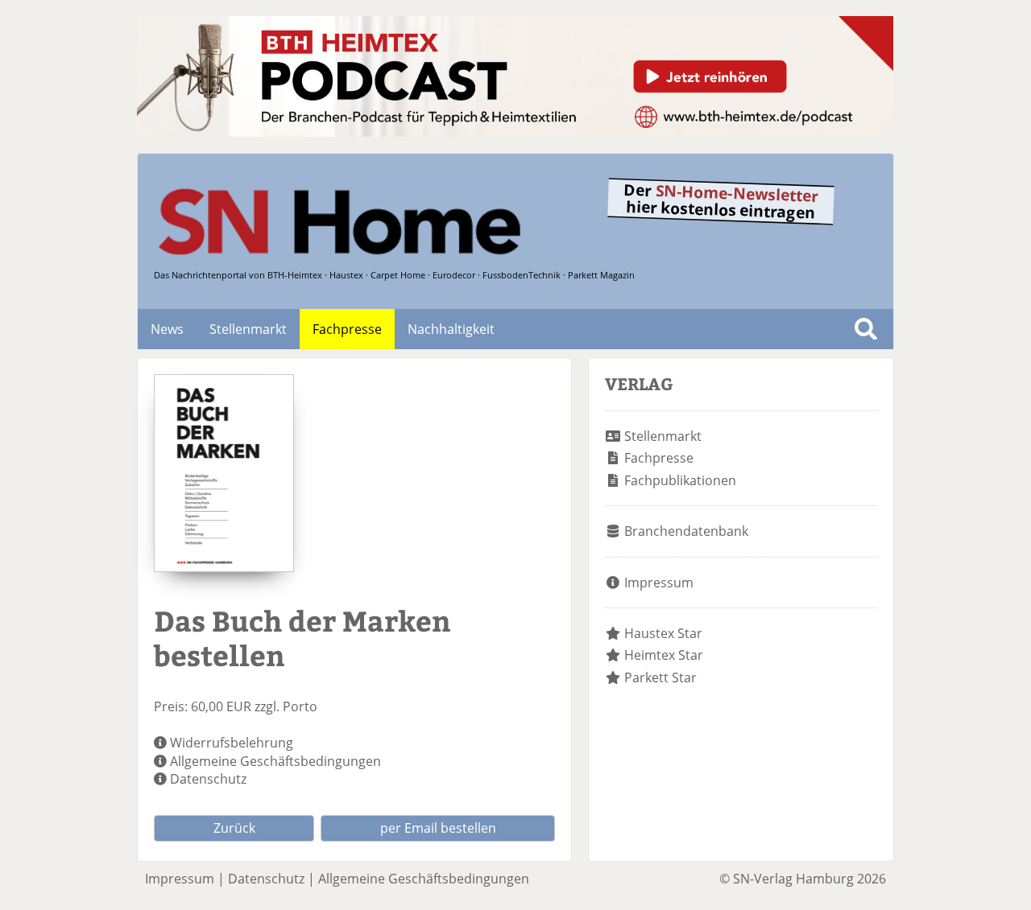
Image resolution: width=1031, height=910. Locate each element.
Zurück (234, 828)
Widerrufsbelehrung (231, 742)
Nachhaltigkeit (451, 329)
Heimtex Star (663, 655)
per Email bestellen (438, 828)
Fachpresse (347, 329)
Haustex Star (663, 633)
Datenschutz (208, 779)
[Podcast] (515, 132)
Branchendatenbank (686, 531)
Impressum (659, 582)
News (167, 329)
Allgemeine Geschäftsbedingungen (275, 761)
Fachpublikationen (680, 480)
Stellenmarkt (248, 329)
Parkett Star (660, 677)
